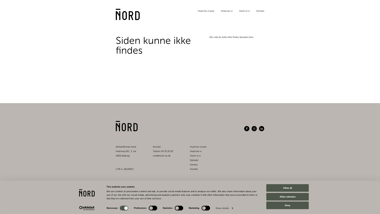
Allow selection (288, 196)
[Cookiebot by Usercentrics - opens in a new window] (87, 208)
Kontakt (260, 11)
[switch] (150, 207)
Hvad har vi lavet (206, 11)
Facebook (246, 128)
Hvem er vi (244, 11)
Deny (287, 205)
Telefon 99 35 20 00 (163, 151)
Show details (222, 208)
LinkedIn (261, 128)
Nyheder (194, 160)
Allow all (287, 188)
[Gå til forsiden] (128, 14)
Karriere (194, 164)
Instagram (254, 128)
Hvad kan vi (226, 11)
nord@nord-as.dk (162, 155)
